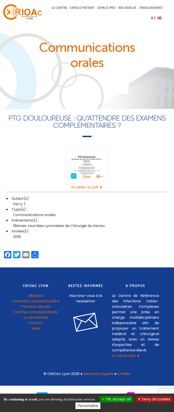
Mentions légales (99, 373)
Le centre (59, 8)
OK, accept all (118, 399)
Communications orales (34, 214)
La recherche (36, 317)
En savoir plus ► (126, 355)
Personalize (88, 405)
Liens (35, 328)
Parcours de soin (36, 306)
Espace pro (106, 8)
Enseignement (151, 8)
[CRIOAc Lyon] (21, 19)
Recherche (127, 8)
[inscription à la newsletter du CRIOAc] (85, 335)
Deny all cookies (155, 399)
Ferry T (19, 204)
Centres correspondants (36, 312)
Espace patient (82, 8)
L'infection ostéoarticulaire (35, 301)
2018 (17, 236)
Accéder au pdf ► (87, 187)
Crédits (124, 373)
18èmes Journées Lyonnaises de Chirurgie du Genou (58, 225)
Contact (35, 323)
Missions (36, 295)
